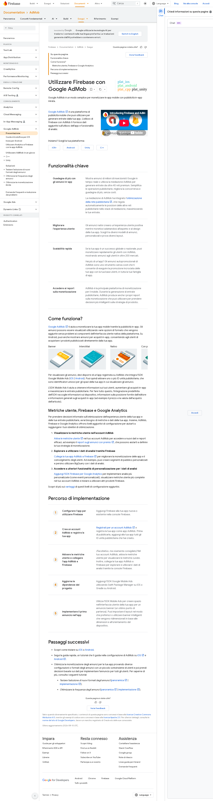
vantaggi (70, 486)
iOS (72, 378)
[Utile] (141, 47)
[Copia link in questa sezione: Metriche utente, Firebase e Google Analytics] (130, 410)
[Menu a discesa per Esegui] (54, 3)
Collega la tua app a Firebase (73, 456)
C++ (102, 147)
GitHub (45, 762)
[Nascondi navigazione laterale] (35, 796)
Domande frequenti (128, 766)
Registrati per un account (114, 527)
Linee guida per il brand (129, 762)
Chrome (92, 778)
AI (53, 18)
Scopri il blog (86, 743)
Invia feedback (136, 55)
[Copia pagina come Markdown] (100, 89)
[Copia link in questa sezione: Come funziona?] (85, 319)
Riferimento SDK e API (52, 748)
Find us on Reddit (88, 748)
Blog (176, 3)
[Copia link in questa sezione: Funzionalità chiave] (91, 166)
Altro (97, 3)
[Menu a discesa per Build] (38, 3)
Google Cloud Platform (125, 778)
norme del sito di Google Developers (58, 720)
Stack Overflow (126, 748)
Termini (45, 795)
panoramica (117, 680)
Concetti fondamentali (31, 18)
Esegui (47, 3)
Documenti (79, 3)
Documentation (14, 12)
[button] (17, 50)
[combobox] (125, 3)
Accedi (206, 3)
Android (71, 147)
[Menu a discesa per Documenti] (88, 3)
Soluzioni (64, 3)
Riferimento (100, 18)
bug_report (210, 11)
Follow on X (86, 752)
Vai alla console (190, 3)
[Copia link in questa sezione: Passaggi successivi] (92, 642)
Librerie (45, 757)
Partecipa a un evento (90, 762)
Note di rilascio (125, 757)
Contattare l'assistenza (129, 743)
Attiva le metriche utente (67, 438)
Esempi (114, 18)
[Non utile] (145, 47)
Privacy (55, 795)
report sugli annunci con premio (94, 442)
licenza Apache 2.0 (112, 717)
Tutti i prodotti (81, 783)
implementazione (69, 684)
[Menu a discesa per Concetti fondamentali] (45, 18)
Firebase (52, 47)
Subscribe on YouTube (90, 757)
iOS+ (54, 147)
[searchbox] (19, 28)
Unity (87, 147)
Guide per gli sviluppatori (53, 743)
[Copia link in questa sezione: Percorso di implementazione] (112, 498)
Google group (125, 752)
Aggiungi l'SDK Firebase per (78, 474)
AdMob (34, 12)
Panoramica (9, 18)
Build (32, 3)
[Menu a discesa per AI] (57, 18)
